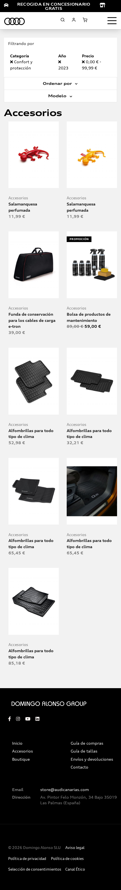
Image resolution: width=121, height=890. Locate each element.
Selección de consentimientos (34, 869)
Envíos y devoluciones (92, 759)
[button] (46, 181)
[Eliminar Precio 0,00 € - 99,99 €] (84, 61)
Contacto (79, 767)
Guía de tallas (84, 751)
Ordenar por (58, 83)
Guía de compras (87, 743)
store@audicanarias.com (64, 789)
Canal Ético (75, 869)
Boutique (21, 759)
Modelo (58, 96)
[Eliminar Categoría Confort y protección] (12, 61)
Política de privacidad (27, 859)
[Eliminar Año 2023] (59, 61)
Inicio (17, 743)
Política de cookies (67, 859)
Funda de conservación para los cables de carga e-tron (31, 320)
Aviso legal (74, 848)
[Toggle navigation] (112, 21)
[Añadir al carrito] (33, 181)
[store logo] (14, 20)
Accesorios (18, 198)
